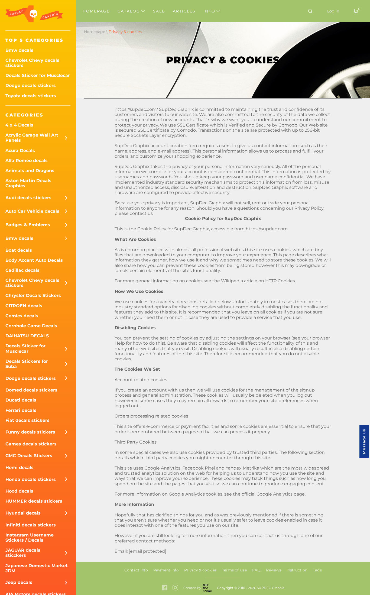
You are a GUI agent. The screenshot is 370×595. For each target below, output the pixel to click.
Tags (317, 570)
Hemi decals (19, 467)
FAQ (256, 570)
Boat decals (18, 250)
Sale (159, 11)
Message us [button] (364, 441)
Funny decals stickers (30, 432)
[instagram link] (175, 588)
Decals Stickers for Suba (26, 364)
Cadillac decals (22, 270)
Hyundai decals (23, 513)
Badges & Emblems (27, 224)
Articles (184, 11)
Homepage (96, 11)
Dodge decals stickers (30, 85)
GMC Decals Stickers (28, 455)
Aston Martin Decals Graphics (28, 183)
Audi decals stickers (28, 197)
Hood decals (19, 491)
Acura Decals (20, 150)
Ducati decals (20, 400)
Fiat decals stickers (27, 420)
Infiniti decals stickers (30, 525)
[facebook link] (164, 588)
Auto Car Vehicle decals (32, 211)
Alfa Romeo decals (26, 160)
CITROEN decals (23, 305)
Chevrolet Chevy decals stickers (32, 63)
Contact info (136, 570)
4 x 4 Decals (19, 125)
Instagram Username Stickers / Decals (29, 537)
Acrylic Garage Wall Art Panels (31, 137)
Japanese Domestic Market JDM (36, 568)
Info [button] (210, 11)
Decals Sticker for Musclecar (37, 75)
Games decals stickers (31, 444)
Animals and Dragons (29, 170)
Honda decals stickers (30, 479)
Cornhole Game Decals (31, 325)
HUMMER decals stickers (33, 501)
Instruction (297, 570)
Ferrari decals (20, 410)
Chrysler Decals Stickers (33, 295)
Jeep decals (18, 582)
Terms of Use (234, 570)
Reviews (273, 570)
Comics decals (21, 315)
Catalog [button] (130, 11)
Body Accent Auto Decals (34, 260)
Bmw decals (19, 50)
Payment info (166, 570)
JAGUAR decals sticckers (22, 553)
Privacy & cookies (200, 570)
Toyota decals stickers (30, 95)
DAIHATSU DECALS (27, 335)
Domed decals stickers (31, 390)
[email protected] (147, 551)
